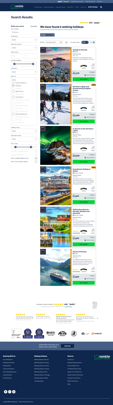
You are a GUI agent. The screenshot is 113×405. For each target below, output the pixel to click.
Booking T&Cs (7, 365)
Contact (99, 1)
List (84, 42)
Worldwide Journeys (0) (22, 117)
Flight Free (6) (19, 91)
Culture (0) (18, 88)
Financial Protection (8, 369)
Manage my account (77, 1)
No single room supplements (19, 151)
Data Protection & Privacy (26, 401)
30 (35, 64)
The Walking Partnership (74, 369)
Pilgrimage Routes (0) (21, 105)
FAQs (68, 384)
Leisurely (83, 68)
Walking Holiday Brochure (74, 362)
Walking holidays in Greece (41, 369)
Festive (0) (18, 119)
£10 (13, 147)
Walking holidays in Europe (41, 362)
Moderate (83, 110)
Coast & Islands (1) (20, 83)
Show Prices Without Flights (19, 161)
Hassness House (61, 7)
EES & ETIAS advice (72, 381)
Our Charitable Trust (73, 365)
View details (83, 79)
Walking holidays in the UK (41, 359)
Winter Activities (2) (21, 114)
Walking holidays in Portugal (42, 375)
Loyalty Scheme (7, 375)
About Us (83, 7)
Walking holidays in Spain (41, 378)
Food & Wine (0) (20, 94)
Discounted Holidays (17, 155)
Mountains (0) (19, 102)
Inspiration (70, 7)
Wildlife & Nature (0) (21, 111)
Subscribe (67, 346)
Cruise (93, 68)
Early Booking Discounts (9, 372)
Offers (77, 7)
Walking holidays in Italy (40, 372)
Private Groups (7, 378)
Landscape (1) (19, 97)
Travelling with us (39, 381)
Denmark (76, 173)
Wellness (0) (19, 108)
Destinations (38, 7)
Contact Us (70, 359)
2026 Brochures (90, 1)
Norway (76, 51)
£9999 (34, 147)
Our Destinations (8, 359)
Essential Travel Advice (73, 378)
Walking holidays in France (41, 365)
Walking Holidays (49, 7)
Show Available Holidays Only (19, 158)
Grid (91, 42)
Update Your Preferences (74, 372)
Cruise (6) (18, 85)
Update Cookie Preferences (75, 375)
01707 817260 (93, 7)
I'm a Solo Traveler (75, 42)
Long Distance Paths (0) (22, 100)
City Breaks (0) (19, 122)
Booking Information (8, 362)
